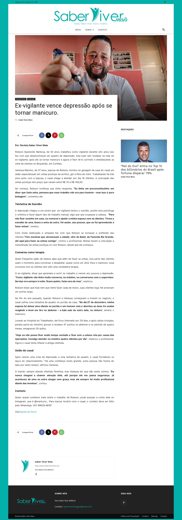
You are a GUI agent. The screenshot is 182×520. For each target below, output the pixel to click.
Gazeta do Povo (28, 411)
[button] (163, 30)
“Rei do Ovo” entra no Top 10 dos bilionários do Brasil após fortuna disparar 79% (142, 169)
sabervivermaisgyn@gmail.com (77, 506)
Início (78, 30)
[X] (48, 135)
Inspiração (31, 99)
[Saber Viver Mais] (91, 15)
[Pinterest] (55, 135)
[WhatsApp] (61, 135)
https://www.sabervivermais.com (47, 466)
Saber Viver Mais (25, 120)
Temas (88, 30)
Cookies (145, 516)
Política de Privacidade (130, 516)
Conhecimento (21, 99)
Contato (102, 30)
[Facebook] (165, 2)
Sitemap (154, 516)
